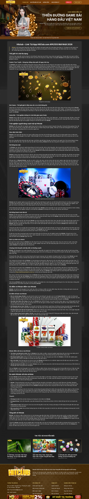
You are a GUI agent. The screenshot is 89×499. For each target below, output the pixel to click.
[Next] (84, 447)
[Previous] (5, 447)
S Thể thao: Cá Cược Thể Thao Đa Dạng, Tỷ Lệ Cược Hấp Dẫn (17, 455)
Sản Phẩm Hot (55, 2)
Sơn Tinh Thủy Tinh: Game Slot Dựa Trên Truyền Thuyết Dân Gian (43, 455)
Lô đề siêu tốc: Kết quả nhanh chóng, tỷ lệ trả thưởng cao (67, 455)
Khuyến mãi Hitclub (35, 2)
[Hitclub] (13, 2)
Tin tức (25, 6)
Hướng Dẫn (46, 2)
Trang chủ (25, 2)
